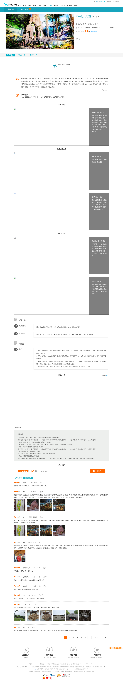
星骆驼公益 (76, 664)
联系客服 (117, 1)
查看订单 (109, 1)
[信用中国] (47, 678)
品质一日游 (24, 9)
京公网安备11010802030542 (40, 667)
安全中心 (69, 664)
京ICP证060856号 (64, 667)
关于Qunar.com (33, 664)
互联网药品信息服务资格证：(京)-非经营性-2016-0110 (91, 667)
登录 (97, 1)
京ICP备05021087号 (53, 667)
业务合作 (42, 664)
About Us (82, 664)
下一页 (104, 637)
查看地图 (112, 27)
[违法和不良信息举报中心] (66, 675)
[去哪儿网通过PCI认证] (58, 675)
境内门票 (11, 9)
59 (98, 637)
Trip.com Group (90, 664)
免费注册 (102, 1)
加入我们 (48, 664)
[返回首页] (10, 4)
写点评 (99, 471)
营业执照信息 (73, 667)
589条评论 (94, 31)
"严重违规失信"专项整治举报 (59, 664)
